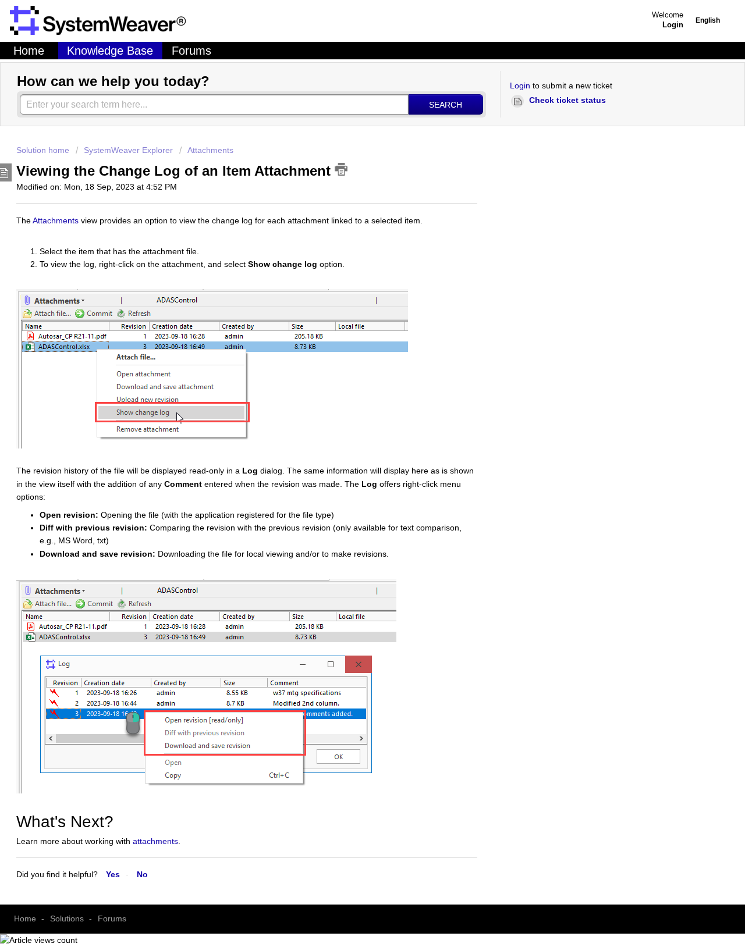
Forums (191, 50)
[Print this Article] (341, 169)
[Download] (225, 365)
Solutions (67, 918)
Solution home (44, 150)
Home (28, 50)
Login (520, 85)
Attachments (210, 150)
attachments (155, 841)
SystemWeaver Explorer (128, 150)
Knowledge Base (110, 50)
